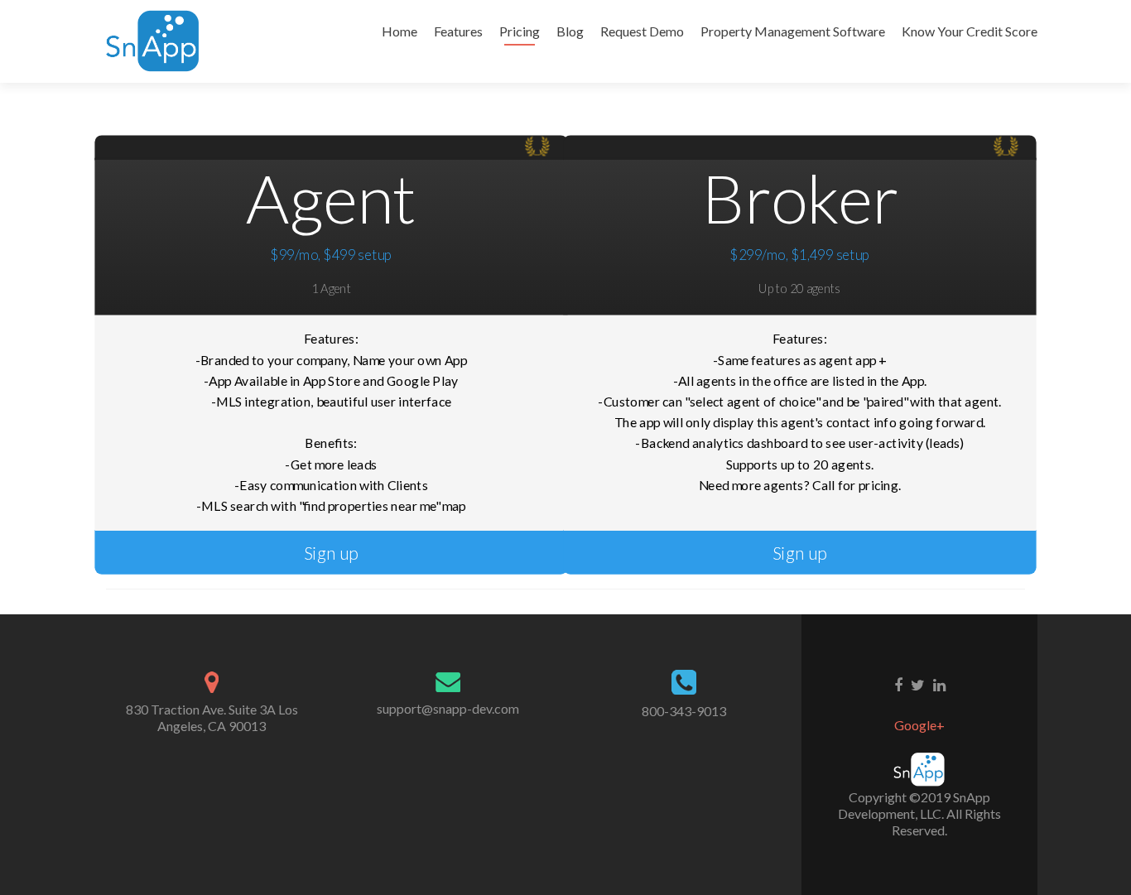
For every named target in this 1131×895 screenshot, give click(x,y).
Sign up (331, 552)
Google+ (919, 725)
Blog (570, 31)
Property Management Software (792, 31)
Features (458, 31)
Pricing (519, 31)
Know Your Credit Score (969, 31)
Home (399, 31)
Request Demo (642, 31)
